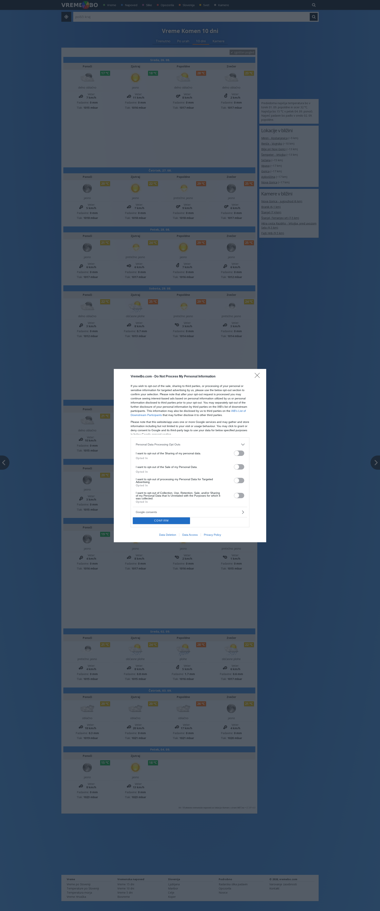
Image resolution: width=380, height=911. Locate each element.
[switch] (239, 453)
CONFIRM (161, 520)
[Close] (258, 376)
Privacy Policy (212, 534)
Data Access (190, 534)
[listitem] (190, 444)
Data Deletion (167, 534)
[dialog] (190, 455)
